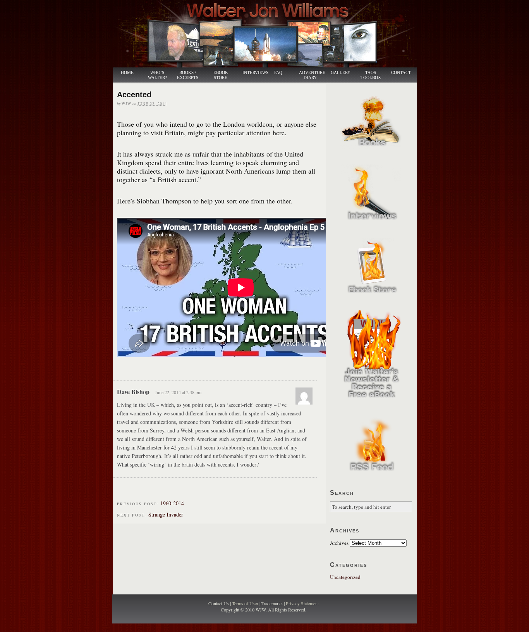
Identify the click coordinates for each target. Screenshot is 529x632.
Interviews (251, 73)
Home (127, 73)
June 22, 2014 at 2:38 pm (178, 392)
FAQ (278, 73)
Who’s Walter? (157, 75)
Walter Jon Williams (269, 34)
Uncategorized (345, 576)
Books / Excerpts (187, 75)
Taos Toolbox (371, 75)
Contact (401, 73)
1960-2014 (172, 503)
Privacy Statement (302, 603)
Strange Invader (165, 514)
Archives (339, 542)
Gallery (340, 73)
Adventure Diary (312, 75)
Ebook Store (220, 75)
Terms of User (245, 603)
